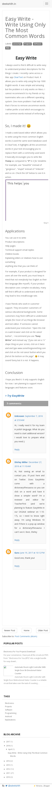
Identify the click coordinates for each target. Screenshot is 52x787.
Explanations (10, 720)
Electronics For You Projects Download (19, 651)
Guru (16, 552)
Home (26, 630)
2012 (8, 769)
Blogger (47, 785)
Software (37, 44)
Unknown (19, 416)
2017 (8, 741)
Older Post (43, 630)
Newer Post (9, 630)
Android (8, 716)
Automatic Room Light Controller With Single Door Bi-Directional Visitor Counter (30, 670)
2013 (8, 765)
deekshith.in (9, 3)
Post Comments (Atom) (26, 636)
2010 (8, 777)
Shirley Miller (21, 462)
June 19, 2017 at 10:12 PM (32, 552)
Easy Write (26, 58)
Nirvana (39, 785)
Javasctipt (17, 44)
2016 (8, 745)
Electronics (9, 703)
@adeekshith (14, 785)
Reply (16, 449)
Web (8, 48)
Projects (27, 44)
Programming (10, 713)
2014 (8, 761)
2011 (8, 773)
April (10, 749)
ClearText (18, 77)
